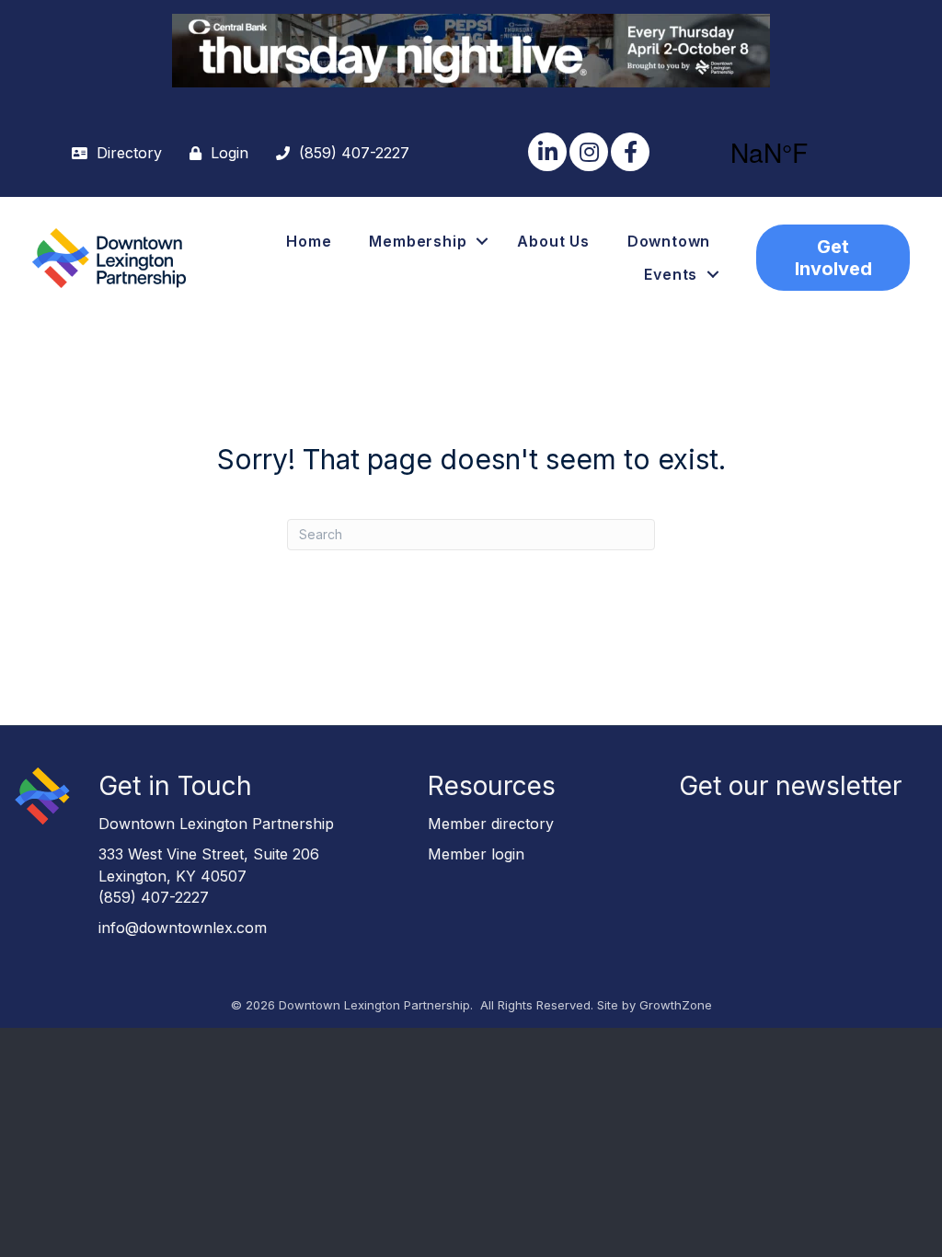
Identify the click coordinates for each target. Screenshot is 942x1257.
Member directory (491, 823)
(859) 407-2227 (153, 897)
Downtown (668, 241)
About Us (553, 241)
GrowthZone (675, 1005)
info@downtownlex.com (182, 927)
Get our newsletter (790, 785)
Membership (417, 241)
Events (670, 274)
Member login (476, 854)
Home (308, 241)
